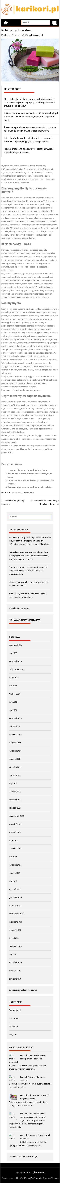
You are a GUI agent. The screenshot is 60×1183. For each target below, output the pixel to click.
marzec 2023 (14, 759)
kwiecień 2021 (15, 865)
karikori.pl (37, 35)
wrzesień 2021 (15, 824)
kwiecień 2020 (15, 962)
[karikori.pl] (5, 22)
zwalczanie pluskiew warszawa (23, 990)
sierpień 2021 (15, 832)
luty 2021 (13, 881)
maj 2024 (13, 710)
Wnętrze (12, 1034)
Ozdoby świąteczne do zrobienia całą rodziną (30, 487)
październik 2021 (16, 816)
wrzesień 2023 (15, 734)
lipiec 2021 (13, 840)
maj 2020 (13, 954)
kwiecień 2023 (15, 751)
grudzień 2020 (15, 897)
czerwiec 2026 (15, 645)
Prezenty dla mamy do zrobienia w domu (27, 470)
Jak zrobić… (14, 1018)
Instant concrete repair (19, 608)
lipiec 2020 (13, 938)
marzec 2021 (14, 873)
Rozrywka (13, 1026)
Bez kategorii (15, 1010)
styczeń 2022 (15, 791)
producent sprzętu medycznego (23, 1156)
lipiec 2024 (13, 702)
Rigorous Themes (50, 1178)
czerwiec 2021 (15, 848)
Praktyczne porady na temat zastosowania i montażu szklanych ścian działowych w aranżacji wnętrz (28, 570)
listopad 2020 (15, 905)
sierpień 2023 (15, 743)
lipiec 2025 (13, 677)
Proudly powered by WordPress (16, 1178)
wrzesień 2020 (15, 922)
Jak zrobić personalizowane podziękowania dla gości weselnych (27, 1058)
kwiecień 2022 (15, 767)
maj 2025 (13, 686)
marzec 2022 (14, 775)
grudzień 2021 (15, 800)
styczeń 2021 (15, 889)
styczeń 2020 (15, 979)
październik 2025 (16, 669)
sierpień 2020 (15, 930)
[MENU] (54, 22)
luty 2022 (13, 783)
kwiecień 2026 (15, 661)
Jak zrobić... (16, 492)
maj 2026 (13, 653)
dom (32, 493)
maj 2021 (13, 857)
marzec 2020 (14, 971)
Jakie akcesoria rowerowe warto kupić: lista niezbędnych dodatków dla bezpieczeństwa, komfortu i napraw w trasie (31, 116)
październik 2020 (16, 914)
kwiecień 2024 (15, 718)
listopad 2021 (15, 808)
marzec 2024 (14, 726)
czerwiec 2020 (15, 946)
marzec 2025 (14, 694)
